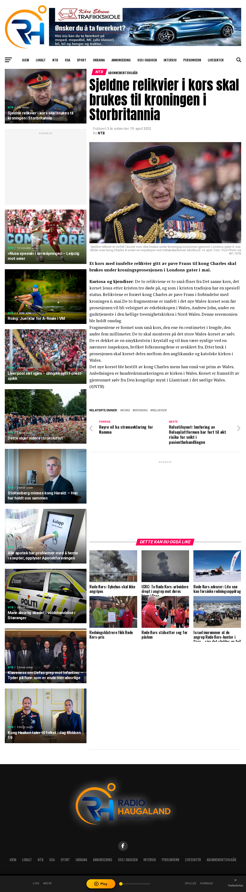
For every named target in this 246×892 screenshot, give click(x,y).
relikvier (159, 410)
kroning (141, 410)
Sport (81, 59)
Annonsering (121, 59)
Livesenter (216, 59)
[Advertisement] (45, 169)
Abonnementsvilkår (123, 72)
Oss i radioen (147, 59)
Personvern (192, 59)
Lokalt (41, 59)
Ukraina (99, 59)
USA (67, 59)
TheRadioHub (235, 885)
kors (126, 410)
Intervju (170, 59)
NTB (55, 59)
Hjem (25, 59)
